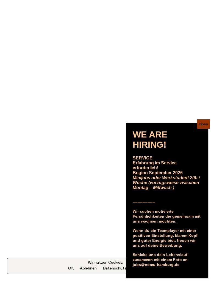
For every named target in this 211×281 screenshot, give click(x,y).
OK (71, 268)
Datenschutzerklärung (123, 268)
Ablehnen (88, 268)
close (203, 124)
